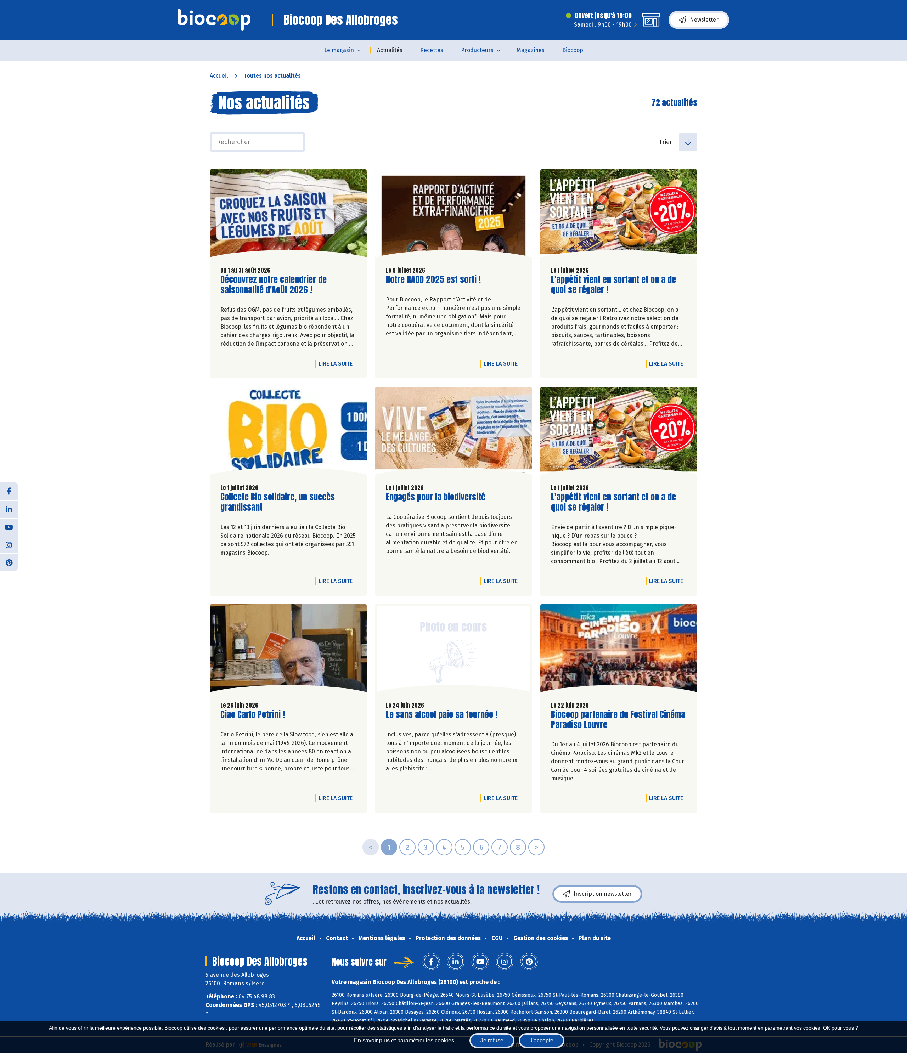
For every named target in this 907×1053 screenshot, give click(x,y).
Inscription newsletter (603, 893)
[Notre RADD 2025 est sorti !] (453, 215)
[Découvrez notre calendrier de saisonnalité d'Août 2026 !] (288, 215)
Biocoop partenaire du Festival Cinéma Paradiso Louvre (618, 719)
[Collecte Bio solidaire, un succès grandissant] (288, 432)
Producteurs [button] (477, 50)
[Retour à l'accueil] (214, 20)
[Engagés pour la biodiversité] (453, 432)
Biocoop (572, 50)
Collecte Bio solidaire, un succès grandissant (277, 502)
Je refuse (491, 1040)
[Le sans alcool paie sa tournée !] (453, 650)
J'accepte (541, 1040)
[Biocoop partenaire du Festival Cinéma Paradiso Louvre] (618, 650)
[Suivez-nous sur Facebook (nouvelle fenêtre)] (9, 491)
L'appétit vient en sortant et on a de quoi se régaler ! (613, 284)
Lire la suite (337, 363)
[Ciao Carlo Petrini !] (288, 650)
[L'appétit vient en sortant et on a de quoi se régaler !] (618, 215)
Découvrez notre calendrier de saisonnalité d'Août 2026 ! (273, 284)
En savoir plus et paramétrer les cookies (404, 1040)
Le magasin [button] (339, 50)
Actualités (389, 50)
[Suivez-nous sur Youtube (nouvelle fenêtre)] (9, 527)
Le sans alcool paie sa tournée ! (441, 714)
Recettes (431, 50)
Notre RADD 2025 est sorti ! (433, 279)
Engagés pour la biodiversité (435, 497)
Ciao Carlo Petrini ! (252, 714)
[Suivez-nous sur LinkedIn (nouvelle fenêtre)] (9, 509)
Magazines (531, 50)
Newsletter (704, 19)
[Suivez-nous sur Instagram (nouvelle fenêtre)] (9, 544)
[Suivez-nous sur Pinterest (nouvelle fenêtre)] (9, 562)
